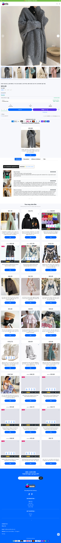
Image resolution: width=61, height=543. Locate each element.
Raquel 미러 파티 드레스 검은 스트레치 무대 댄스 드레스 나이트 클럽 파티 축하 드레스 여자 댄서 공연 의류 (50, 266)
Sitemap (3, 533)
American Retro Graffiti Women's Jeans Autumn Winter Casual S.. (10, 265)
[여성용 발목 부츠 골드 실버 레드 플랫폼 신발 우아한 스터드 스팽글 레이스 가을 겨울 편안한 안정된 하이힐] (30, 352)
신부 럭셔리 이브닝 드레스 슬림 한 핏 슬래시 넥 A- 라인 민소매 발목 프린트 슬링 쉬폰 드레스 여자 (30, 298)
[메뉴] (59, 3)
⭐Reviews (18, 159)
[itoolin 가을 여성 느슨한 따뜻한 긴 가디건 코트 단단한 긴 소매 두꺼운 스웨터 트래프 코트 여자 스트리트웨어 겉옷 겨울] (30, 139)
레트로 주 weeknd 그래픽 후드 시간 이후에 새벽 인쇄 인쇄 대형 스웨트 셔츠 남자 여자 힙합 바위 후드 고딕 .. (30, 233)
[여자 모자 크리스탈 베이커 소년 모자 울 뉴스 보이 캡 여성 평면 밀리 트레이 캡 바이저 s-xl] (10, 319)
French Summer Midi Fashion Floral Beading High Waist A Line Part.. (30, 265)
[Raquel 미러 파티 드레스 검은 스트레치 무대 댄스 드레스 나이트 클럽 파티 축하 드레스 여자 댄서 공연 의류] (51, 254)
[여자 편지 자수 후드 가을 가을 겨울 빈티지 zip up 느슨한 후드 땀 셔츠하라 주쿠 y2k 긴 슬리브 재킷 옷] (51, 319)
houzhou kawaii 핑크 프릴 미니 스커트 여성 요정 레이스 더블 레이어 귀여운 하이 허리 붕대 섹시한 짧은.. (30, 331)
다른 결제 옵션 (44, 112)
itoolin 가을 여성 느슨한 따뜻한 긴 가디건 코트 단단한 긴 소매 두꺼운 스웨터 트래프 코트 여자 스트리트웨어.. (30, 151)
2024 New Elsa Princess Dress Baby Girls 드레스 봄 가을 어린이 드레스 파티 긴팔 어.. (30, 460)
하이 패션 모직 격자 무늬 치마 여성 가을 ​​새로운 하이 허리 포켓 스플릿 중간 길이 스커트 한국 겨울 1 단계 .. (10, 298)
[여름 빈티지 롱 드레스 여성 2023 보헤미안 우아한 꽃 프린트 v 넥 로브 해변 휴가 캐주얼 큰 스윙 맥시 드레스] (51, 352)
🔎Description (26, 159)
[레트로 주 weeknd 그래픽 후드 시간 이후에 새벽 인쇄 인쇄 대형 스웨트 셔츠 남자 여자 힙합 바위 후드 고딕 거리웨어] (30, 221)
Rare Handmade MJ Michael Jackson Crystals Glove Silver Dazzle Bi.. (30, 428)
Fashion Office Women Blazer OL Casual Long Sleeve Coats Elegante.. (10, 460)
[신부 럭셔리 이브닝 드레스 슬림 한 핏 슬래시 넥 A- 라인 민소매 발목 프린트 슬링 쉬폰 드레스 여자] (30, 286)
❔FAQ (43, 159)
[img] (22, 166)
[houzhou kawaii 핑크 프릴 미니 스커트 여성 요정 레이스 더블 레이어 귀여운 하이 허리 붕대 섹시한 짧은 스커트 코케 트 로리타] (30, 319)
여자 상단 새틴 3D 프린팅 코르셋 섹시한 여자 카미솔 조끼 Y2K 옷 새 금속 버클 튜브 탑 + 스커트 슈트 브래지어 (10, 396)
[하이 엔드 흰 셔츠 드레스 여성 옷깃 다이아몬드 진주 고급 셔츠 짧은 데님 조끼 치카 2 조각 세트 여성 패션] (51, 286)
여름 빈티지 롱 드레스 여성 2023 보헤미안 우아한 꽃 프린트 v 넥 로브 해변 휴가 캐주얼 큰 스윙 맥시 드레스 (50, 364)
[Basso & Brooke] (5, 4)
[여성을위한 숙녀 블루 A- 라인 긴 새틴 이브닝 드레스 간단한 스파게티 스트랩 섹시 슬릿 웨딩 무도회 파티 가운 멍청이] (10, 221)
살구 (11, 89)
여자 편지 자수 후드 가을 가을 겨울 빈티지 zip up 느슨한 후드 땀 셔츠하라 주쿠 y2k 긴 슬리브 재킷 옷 (50, 331)
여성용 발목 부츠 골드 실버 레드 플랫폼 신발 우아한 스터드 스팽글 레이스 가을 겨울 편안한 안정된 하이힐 (30, 364)
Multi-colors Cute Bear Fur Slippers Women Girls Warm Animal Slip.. (50, 232)
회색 (5, 89)
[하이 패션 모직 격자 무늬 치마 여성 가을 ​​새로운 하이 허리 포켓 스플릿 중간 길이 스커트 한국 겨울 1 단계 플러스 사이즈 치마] (10, 286)
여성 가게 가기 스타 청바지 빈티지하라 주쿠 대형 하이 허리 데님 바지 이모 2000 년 (51, 460)
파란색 (8, 89)
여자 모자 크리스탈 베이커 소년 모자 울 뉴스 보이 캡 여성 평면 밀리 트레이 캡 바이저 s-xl (10, 331)
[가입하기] (41, 478)
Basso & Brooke (32, 538)
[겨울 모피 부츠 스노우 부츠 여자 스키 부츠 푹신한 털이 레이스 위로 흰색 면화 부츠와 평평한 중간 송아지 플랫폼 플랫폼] (10, 352)
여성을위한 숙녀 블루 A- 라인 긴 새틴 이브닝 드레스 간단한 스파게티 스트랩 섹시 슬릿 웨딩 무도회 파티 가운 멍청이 (10, 233)
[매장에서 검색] (57, 3)
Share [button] (3, 114)
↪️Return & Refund (35, 159)
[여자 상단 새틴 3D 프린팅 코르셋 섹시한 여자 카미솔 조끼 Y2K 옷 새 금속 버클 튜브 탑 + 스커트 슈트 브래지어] (10, 384)
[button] (58, 36)
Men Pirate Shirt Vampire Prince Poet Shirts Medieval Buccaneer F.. (30, 396)
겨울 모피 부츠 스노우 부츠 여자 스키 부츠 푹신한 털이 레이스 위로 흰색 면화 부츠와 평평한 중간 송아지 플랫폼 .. (10, 364)
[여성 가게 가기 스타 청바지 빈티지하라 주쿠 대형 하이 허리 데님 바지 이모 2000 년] (51, 449)
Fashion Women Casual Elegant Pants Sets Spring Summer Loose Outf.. (51, 396)
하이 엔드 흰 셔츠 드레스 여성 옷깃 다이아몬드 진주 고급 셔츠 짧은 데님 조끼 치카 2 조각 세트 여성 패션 (50, 298)
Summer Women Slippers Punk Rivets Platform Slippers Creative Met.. (10, 428)
